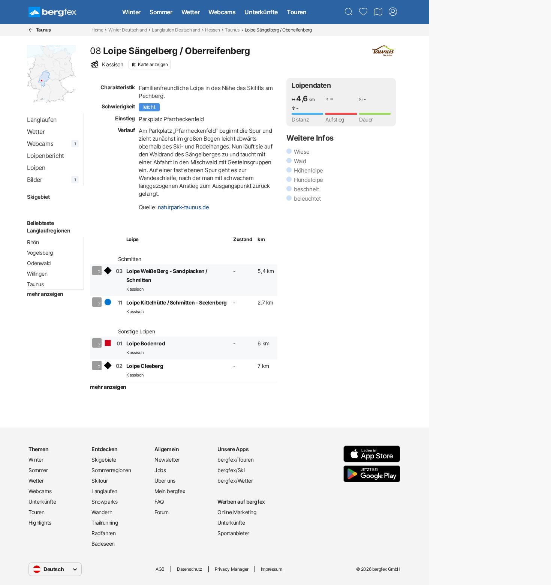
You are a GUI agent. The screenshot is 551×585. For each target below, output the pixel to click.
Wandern (101, 512)
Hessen (212, 30)
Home (97, 30)
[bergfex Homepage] (52, 12)
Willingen (37, 273)
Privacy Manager (232, 569)
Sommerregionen (111, 470)
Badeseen (103, 543)
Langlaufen (104, 491)
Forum (161, 512)
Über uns (164, 480)
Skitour (99, 480)
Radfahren (103, 533)
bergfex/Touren (235, 459)
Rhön (33, 242)
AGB (160, 569)
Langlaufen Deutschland (176, 30)
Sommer (161, 12)
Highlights (39, 522)
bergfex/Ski (231, 470)
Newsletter (167, 459)
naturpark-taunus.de (183, 207)
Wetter (190, 12)
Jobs (160, 470)
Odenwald (39, 263)
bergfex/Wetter (235, 480)
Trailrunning (104, 522)
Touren (297, 12)
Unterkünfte (261, 12)
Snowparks (104, 501)
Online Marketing (237, 512)
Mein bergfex (169, 491)
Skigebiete (103, 459)
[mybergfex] (392, 12)
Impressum (271, 569)
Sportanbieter (233, 533)
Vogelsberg (40, 252)
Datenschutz (189, 569)
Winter (131, 12)
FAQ (159, 501)
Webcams (221, 12)
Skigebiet (38, 197)
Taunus (232, 30)
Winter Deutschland (127, 30)
